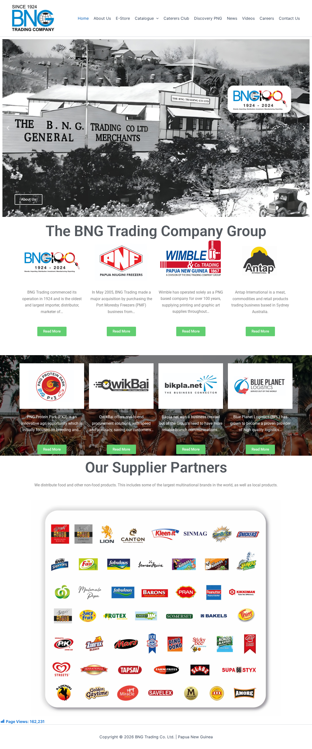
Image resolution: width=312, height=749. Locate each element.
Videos (248, 18)
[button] (156, 18)
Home (83, 18)
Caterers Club (176, 18)
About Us (102, 18)
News (232, 18)
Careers (267, 18)
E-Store (123, 18)
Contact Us (289, 18)
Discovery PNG (208, 18)
